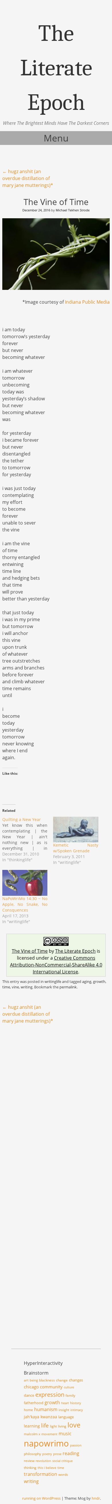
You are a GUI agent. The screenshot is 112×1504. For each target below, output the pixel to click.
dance (29, 1395)
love (73, 1425)
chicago (31, 1387)
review (29, 1460)
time (6, 987)
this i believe (47, 1468)
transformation (40, 1474)
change (62, 1380)
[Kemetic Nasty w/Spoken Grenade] (75, 830)
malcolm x (32, 1434)
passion (76, 1445)
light (53, 1426)
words (63, 1474)
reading (71, 1453)
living (62, 1426)
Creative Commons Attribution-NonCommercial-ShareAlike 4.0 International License (56, 965)
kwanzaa (48, 1416)
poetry (47, 1454)
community (51, 1387)
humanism (45, 1409)
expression (49, 1394)
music (65, 1433)
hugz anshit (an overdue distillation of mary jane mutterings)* (27, 178)
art (26, 1380)
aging (86, 981)
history (75, 1402)
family (70, 1395)
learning (32, 1426)
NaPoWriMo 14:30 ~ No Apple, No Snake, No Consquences (24, 904)
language (66, 1416)
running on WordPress (41, 1498)
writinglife (53, 981)
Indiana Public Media (87, 302)
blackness (47, 1380)
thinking (30, 1467)
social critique (62, 1461)
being (34, 1380)
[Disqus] (56, 1103)
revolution (43, 1461)
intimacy (76, 1410)
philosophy (32, 1453)
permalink (68, 987)
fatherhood (33, 1402)
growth (99, 981)
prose (57, 1454)
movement (49, 1434)
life (45, 1425)
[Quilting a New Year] (27, 840)
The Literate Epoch (75, 951)
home (28, 1409)
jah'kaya (31, 1416)
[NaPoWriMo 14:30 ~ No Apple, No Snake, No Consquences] (24, 883)
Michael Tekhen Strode (73, 210)
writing (26, 987)
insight (64, 1409)
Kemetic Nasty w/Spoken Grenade (75, 848)
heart (65, 1403)
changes (76, 1380)
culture (69, 1387)
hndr (96, 1498)
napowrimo (46, 1443)
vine (15, 987)
